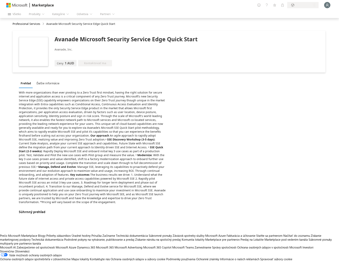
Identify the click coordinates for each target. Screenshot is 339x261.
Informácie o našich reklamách (239, 259)
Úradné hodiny (81, 236)
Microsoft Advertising (128, 247)
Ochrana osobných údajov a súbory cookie (138, 259)
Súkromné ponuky (160, 236)
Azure (72, 247)
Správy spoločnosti (224, 247)
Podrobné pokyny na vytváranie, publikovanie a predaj (99, 239)
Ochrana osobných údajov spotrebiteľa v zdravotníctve (35, 259)
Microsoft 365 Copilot (157, 247)
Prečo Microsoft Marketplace (18, 236)
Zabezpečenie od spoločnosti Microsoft (42, 247)
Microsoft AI (8, 247)
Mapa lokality (80, 259)
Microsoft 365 (105, 247)
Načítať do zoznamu (296, 236)
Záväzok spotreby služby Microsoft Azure (200, 236)
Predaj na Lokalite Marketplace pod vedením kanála (274, 239)
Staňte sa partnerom (269, 236)
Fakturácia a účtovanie (241, 236)
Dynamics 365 (86, 247)
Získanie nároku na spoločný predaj (158, 239)
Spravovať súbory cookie (276, 259)
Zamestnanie (203, 247)
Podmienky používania (180, 259)
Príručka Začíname (103, 236)
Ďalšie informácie (47, 83)
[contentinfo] (43, 23)
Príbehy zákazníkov (58, 236)
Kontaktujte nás (100, 259)
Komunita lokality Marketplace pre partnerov (211, 239)
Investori (308, 247)
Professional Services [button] (26, 24)
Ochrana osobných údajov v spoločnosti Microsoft (269, 247)
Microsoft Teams (183, 247)
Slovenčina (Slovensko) (15, 251)
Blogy (42, 236)
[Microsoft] (16, 5)
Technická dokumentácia (132, 236)
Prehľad (26, 83)
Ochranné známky (207, 259)
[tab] (27, 83)
